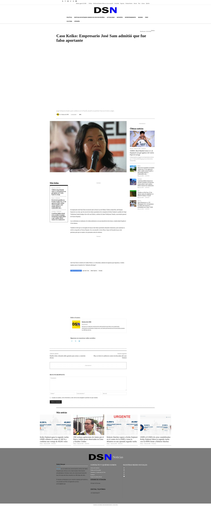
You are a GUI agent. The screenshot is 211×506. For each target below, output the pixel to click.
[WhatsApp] (145, 114)
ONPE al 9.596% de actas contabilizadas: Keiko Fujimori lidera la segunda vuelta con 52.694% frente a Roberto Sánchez (155, 439)
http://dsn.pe (84, 324)
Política (90, 3)
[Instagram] (68, 1)
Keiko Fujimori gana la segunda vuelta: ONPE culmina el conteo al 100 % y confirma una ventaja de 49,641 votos (54, 439)
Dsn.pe (58, 468)
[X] (73, 1)
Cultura (143, 3)
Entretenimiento (129, 3)
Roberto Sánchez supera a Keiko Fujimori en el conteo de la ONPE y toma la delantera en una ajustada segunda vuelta (122, 439)
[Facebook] (65, 1)
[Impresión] (149, 114)
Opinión (148, 3)
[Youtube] (76, 1)
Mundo (135, 3)
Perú (139, 3)
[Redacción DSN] (58, 114)
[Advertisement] (105, 74)
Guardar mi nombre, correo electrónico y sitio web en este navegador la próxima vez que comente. (75, 397)
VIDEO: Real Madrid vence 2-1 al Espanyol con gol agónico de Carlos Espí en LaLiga (142, 153)
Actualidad (116, 3)
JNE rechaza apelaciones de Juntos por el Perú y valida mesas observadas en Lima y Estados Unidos (88, 439)
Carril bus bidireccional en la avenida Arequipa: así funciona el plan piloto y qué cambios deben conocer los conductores (59, 216)
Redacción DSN (65, 114)
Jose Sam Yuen (86, 270)
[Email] (153, 114)
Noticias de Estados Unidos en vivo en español (103, 3)
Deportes (122, 3)
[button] (62, 1)
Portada (100, 270)
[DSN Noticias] (105, 10)
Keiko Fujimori (94, 270)
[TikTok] (70, 1)
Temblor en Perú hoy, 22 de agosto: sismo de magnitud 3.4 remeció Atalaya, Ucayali (145, 194)
